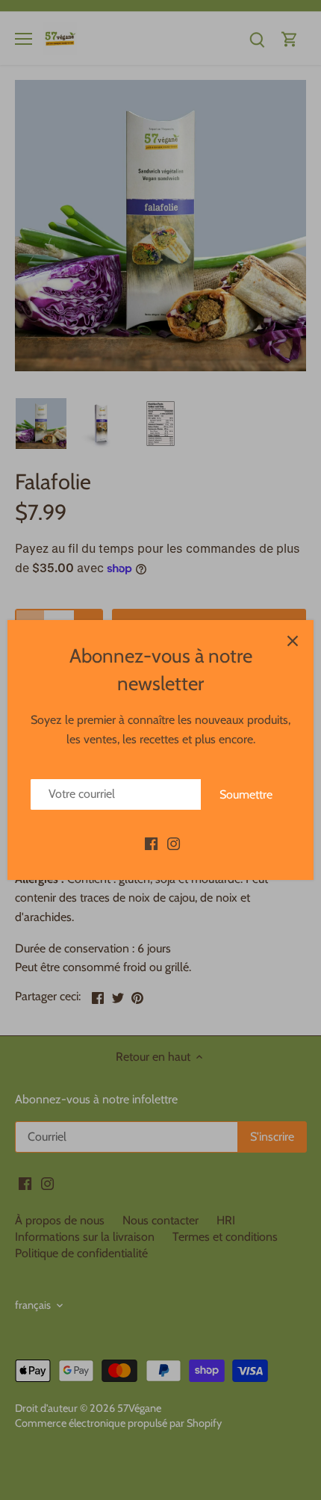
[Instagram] (173, 842)
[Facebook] (151, 842)
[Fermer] (292, 641)
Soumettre (245, 794)
